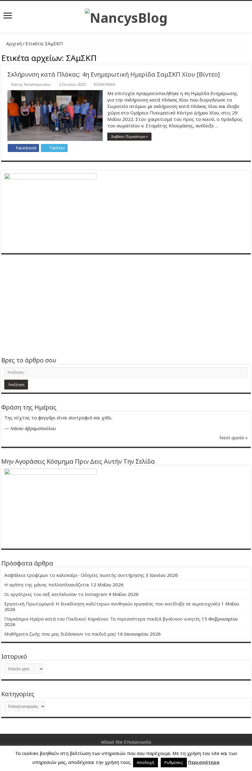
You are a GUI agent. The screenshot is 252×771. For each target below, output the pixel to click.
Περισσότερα (203, 762)
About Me (112, 742)
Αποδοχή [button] (145, 762)
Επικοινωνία (137, 742)
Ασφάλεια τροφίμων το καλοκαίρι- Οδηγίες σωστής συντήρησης (74, 575)
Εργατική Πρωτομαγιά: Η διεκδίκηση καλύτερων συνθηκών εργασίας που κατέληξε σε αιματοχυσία (112, 604)
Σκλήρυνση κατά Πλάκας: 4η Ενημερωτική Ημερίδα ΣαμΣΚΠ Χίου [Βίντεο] (113, 74)
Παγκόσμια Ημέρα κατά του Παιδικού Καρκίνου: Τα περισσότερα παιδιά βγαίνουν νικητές (102, 619)
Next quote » (233, 437)
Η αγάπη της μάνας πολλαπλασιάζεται (46, 584)
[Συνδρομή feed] (249, 57)
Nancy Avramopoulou (31, 84)
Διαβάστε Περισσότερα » (129, 136)
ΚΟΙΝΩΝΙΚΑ (104, 84)
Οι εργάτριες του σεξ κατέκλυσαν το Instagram (55, 594)
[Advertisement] (126, 305)
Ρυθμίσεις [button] (173, 762)
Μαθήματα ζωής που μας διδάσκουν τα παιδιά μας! (60, 634)
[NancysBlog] (126, 16)
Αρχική (13, 43)
